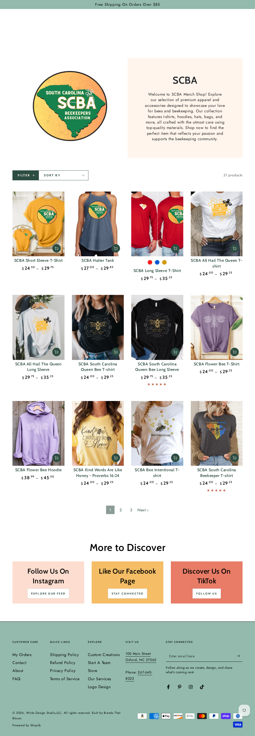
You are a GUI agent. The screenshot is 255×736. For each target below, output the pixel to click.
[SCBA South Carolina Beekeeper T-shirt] (217, 433)
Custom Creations (104, 655)
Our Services (99, 679)
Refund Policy (62, 663)
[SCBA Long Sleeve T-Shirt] (157, 224)
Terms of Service (65, 679)
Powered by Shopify (26, 725)
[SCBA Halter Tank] (98, 224)
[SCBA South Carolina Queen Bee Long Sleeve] (157, 327)
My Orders (21, 655)
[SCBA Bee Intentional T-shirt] (157, 433)
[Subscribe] (240, 656)
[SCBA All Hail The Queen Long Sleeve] (38, 327)
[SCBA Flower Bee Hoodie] (38, 433)
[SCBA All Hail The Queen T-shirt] (217, 224)
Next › (143, 510)
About (17, 670)
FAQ (16, 679)
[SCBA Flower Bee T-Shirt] (217, 327)
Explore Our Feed (48, 594)
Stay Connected (128, 594)
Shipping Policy (64, 655)
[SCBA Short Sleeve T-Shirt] (38, 224)
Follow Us (206, 594)
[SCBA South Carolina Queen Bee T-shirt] (98, 327)
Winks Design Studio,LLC (44, 713)
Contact (19, 663)
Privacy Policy (62, 670)
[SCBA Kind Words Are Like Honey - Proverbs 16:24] (98, 433)
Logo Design (99, 687)
